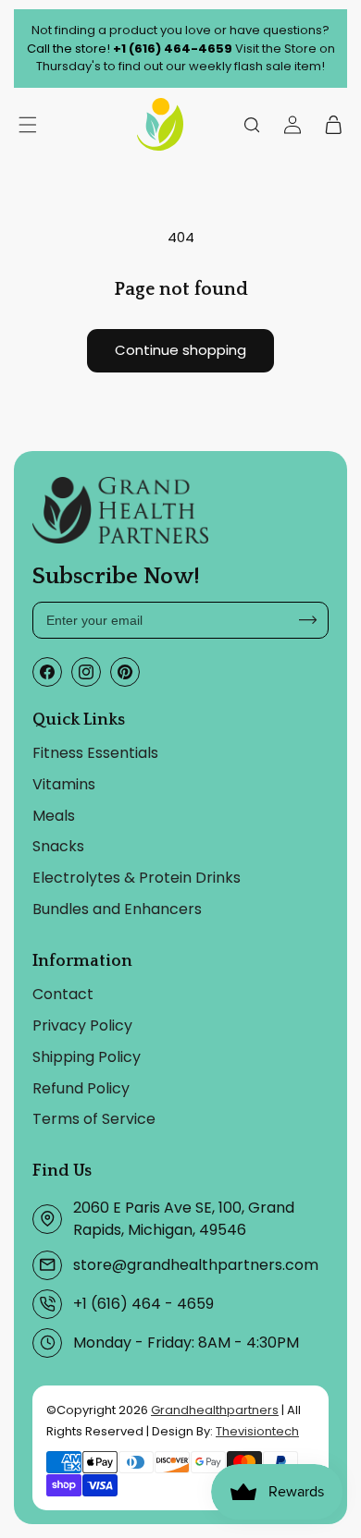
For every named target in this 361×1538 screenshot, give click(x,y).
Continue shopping (180, 350)
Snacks (58, 846)
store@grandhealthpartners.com (195, 1265)
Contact (62, 994)
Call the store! (129, 48)
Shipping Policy (86, 1057)
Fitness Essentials (95, 752)
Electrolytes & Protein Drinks (136, 877)
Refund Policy (81, 1088)
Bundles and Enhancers (117, 909)
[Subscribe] (308, 620)
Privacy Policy (82, 1025)
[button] (251, 124)
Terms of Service (94, 1118)
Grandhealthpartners (215, 1410)
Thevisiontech (257, 1431)
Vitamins (63, 784)
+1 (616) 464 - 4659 (143, 1303)
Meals (53, 815)
